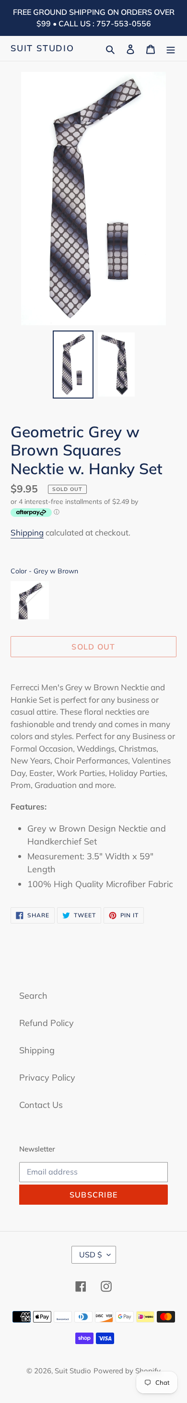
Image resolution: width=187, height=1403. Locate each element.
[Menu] (171, 48)
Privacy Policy (47, 1077)
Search (33, 995)
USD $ (90, 1254)
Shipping (27, 532)
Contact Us (41, 1104)
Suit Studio (42, 48)
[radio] (30, 600)
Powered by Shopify (127, 1370)
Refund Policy (46, 1022)
